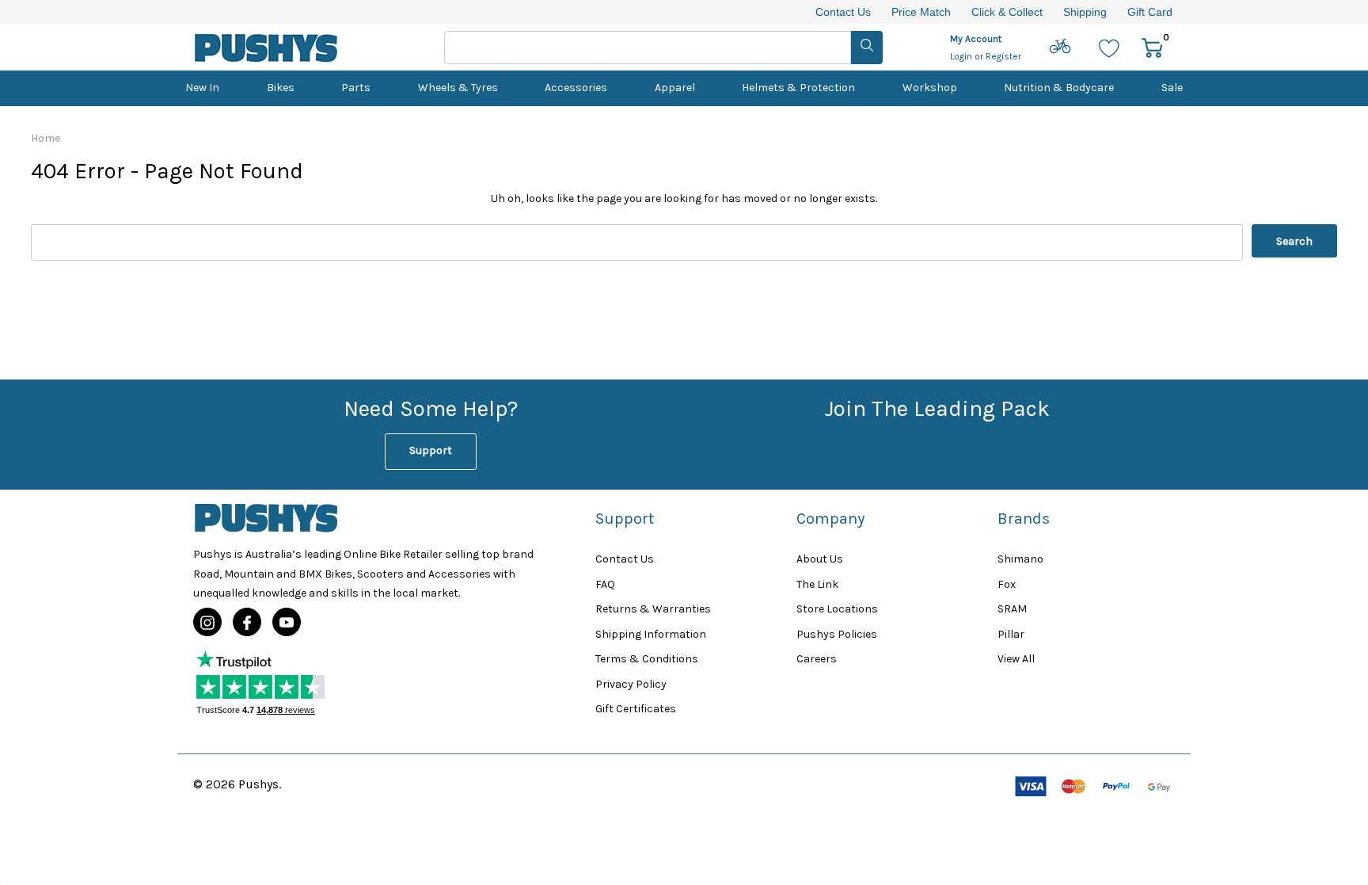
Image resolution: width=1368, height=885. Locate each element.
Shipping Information (650, 634)
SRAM (1012, 609)
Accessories (576, 87)
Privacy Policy (631, 684)
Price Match (921, 12)
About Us (819, 559)
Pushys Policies (836, 634)
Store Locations (837, 609)
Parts (355, 87)
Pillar (1011, 634)
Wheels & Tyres (458, 87)
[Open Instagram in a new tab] (207, 622)
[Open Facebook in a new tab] (247, 622)
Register (1003, 56)
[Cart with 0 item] (1152, 47)
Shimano (1020, 559)
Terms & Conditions (646, 659)
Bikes (280, 87)
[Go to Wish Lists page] (1109, 47)
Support (430, 450)
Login (962, 56)
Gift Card (1149, 12)
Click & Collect (1007, 12)
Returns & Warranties (653, 609)
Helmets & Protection (798, 87)
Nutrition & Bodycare (1059, 87)
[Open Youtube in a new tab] (286, 622)
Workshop (929, 87)
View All (1016, 659)
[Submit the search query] (867, 47)
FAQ (605, 584)
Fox (1007, 584)
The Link (817, 584)
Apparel (675, 87)
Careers (816, 659)
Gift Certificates (635, 708)
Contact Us (843, 12)
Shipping (1085, 12)
